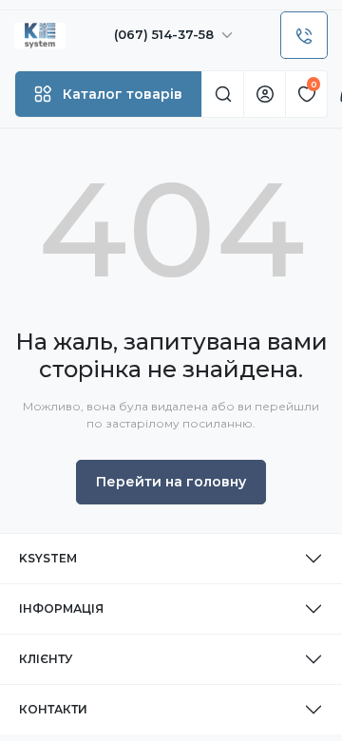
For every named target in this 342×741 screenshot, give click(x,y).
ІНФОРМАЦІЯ (61, 608)
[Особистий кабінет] (264, 94)
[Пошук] (222, 94)
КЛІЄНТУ (45, 659)
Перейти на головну (171, 481)
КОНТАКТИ (53, 709)
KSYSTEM (48, 558)
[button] (108, 94)
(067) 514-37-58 (166, 34)
